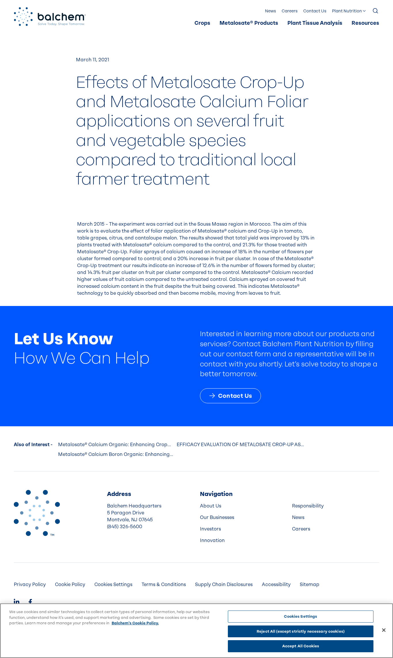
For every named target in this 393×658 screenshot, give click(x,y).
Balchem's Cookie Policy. (135, 623)
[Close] (383, 630)
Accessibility (276, 584)
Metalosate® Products (249, 23)
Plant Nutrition (347, 11)
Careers (289, 11)
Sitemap (309, 584)
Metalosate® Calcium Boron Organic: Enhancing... (115, 454)
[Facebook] (30, 602)
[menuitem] (202, 23)
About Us (210, 506)
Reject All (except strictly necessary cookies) (301, 631)
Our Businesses (217, 517)
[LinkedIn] (16, 602)
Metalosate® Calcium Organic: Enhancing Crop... (114, 444)
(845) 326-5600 (124, 526)
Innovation (212, 540)
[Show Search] (375, 11)
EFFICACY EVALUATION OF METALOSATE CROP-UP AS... (240, 444)
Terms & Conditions (164, 584)
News (270, 11)
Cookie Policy (70, 584)
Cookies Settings (300, 616)
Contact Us (314, 11)
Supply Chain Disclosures (224, 584)
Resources (365, 23)
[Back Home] (50, 16)
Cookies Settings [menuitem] (113, 584)
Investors (210, 529)
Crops (202, 23)
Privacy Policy (30, 584)
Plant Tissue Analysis (314, 23)
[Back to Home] (37, 513)
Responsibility (308, 506)
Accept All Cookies (300, 646)
